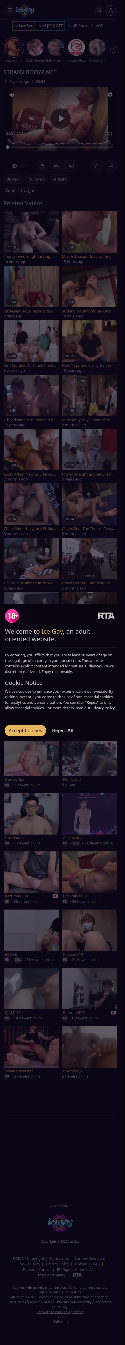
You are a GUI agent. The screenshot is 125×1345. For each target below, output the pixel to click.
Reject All (63, 730)
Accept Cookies (25, 730)
